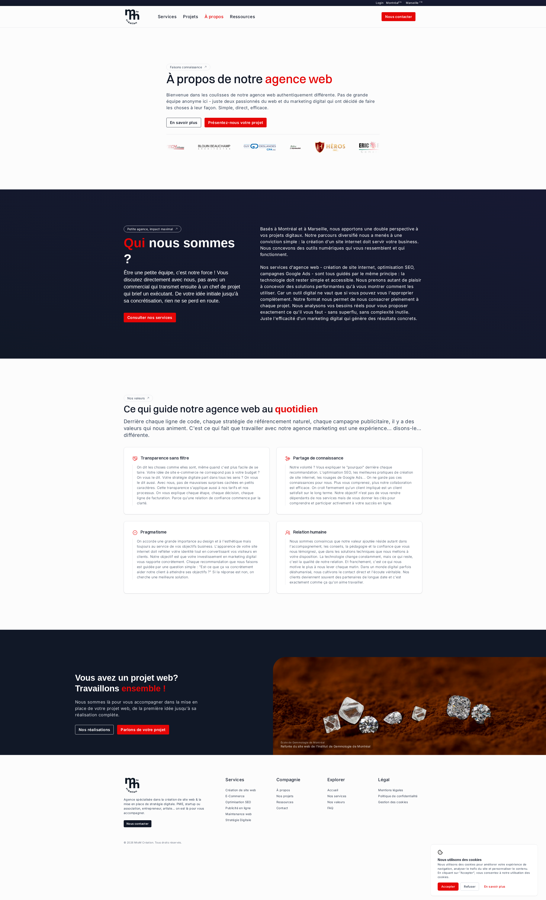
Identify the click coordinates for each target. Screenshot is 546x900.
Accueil (332, 790)
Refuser (469, 886)
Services (167, 16)
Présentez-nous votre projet (235, 122)
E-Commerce (234, 796)
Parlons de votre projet (143, 729)
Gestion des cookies (393, 802)
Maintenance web (238, 814)
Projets (190, 16)
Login (379, 2)
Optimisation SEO (238, 802)
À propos (214, 16)
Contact (282, 808)
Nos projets (284, 796)
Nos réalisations (94, 729)
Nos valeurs (336, 802)
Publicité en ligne (238, 808)
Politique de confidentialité (397, 796)
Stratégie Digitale (238, 820)
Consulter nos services (149, 317)
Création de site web (240, 790)
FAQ (330, 808)
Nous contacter (398, 17)
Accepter (448, 886)
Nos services (336, 796)
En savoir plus (183, 122)
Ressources (242, 16)
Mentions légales (390, 790)
